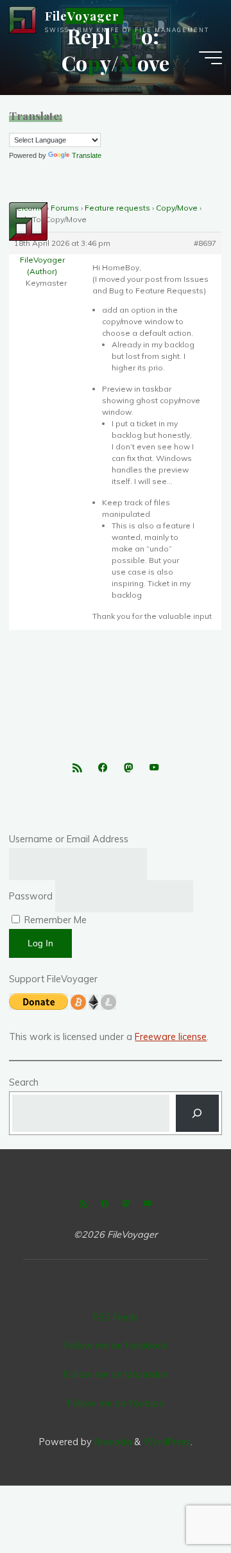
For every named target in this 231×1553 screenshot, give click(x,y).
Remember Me (54, 920)
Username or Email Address (68, 839)
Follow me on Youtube (115, 1403)
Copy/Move (177, 208)
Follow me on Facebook (115, 1345)
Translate (86, 155)
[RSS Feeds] (77, 768)
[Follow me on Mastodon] (128, 768)
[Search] (197, 1113)
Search (23, 1082)
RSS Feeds (116, 1317)
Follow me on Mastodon (116, 1374)
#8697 (205, 243)
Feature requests (117, 208)
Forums (65, 208)
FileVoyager (82, 16)
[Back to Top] (181, 1503)
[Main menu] (210, 57)
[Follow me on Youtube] (154, 768)
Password (31, 896)
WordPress (167, 1442)
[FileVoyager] (22, 19)
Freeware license (171, 1037)
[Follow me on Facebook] (102, 768)
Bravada (112, 1442)
